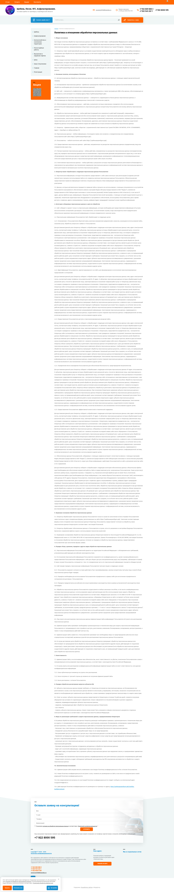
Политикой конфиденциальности (87, 826)
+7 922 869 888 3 (146, 9)
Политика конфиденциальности (41, 853)
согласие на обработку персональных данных (55, 826)
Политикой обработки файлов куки (43, 883)
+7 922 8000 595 (162, 10)
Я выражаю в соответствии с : (67, 826)
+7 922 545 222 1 (146, 11)
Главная (56, 28)
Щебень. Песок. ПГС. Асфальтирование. (36, 9)
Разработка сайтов (86, 887)
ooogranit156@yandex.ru (103, 10)
